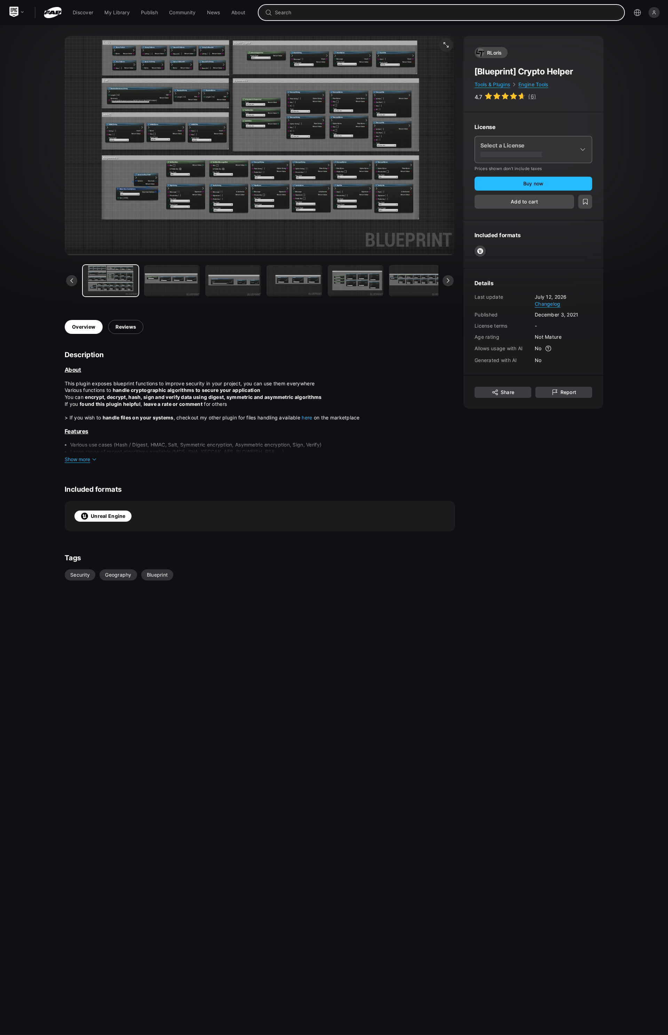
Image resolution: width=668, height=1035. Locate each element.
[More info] (548, 348)
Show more (77, 459)
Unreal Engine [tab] (108, 516)
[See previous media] (71, 280)
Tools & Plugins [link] (492, 84)
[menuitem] (83, 12)
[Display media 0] (110, 280)
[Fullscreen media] (446, 45)
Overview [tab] (83, 327)
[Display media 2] (233, 280)
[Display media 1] (172, 280)
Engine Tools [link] (533, 84)
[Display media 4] (355, 280)
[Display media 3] (294, 280)
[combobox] (446, 12)
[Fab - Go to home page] (53, 12)
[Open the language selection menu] (637, 12)
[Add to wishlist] (585, 202)
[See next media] (448, 280)
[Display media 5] (417, 280)
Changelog (547, 303)
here (307, 417)
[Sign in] (654, 12)
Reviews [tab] (126, 327)
